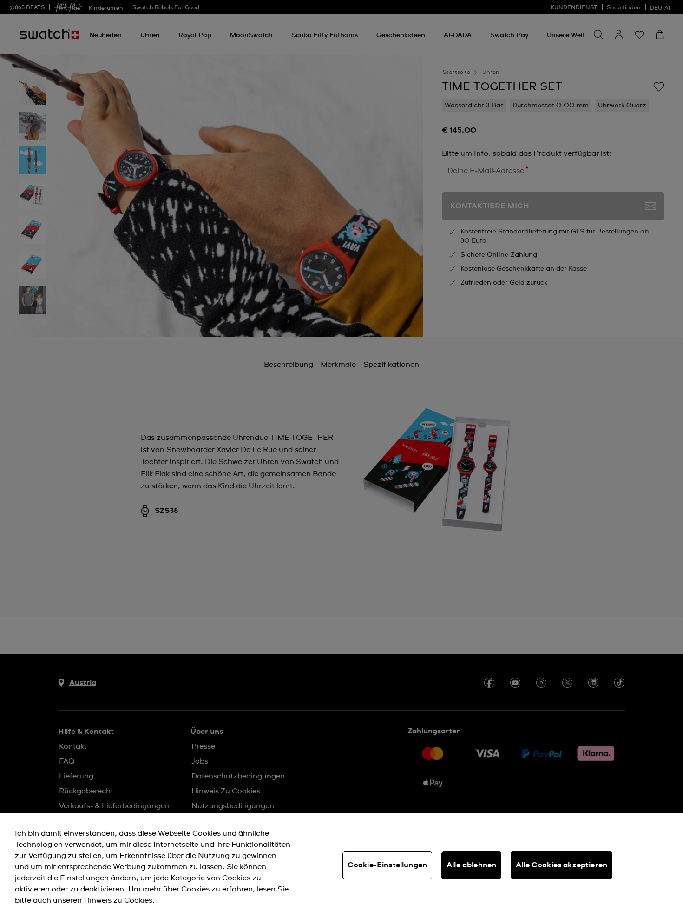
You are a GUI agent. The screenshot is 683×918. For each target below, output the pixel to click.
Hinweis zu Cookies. (119, 900)
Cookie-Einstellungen (387, 865)
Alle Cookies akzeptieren (561, 865)
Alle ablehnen (471, 865)
